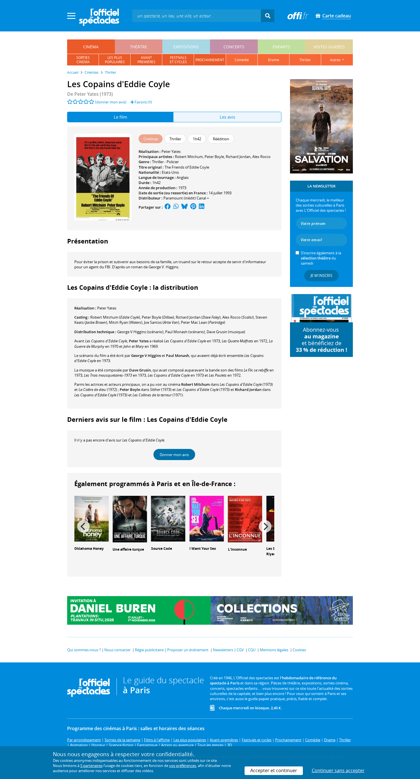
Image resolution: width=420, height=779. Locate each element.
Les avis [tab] (227, 117)
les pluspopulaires (115, 59)
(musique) (226, 331)
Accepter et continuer (273, 770)
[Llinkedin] (201, 207)
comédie (242, 59)
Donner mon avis (174, 454)
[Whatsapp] (176, 207)
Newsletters (223, 649)
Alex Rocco (261, 156)
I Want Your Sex (202, 548)
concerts (233, 46)
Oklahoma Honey (89, 548)
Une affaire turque (128, 549)
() (115, 317)
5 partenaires (91, 765)
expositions (186, 46)
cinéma (91, 46)
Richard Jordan (238, 156)
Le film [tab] (120, 117)
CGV (240, 649)
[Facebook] (168, 207)
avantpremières (146, 59)
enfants (281, 46)
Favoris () (143, 102)
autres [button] (335, 59)
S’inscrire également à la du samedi (321, 258)
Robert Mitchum (189, 156)
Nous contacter (117, 649)
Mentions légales (274, 649)
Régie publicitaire (149, 649)
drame (273, 59)
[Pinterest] (193, 207)
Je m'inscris (321, 275)
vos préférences (182, 765)
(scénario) (140, 331)
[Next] (265, 526)
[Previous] (83, 526)
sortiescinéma (83, 59)
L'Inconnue (237, 549)
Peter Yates (171, 151)
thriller (305, 59)
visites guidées (329, 46)
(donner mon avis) (110, 102)
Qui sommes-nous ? (84, 649)
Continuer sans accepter (338, 770)
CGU (251, 649)
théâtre (138, 46)
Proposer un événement (188, 649)
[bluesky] (185, 207)
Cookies (299, 649)
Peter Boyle (214, 156)
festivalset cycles (178, 59)
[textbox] (196, 15)
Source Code (161, 548)
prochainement (209, 59)
